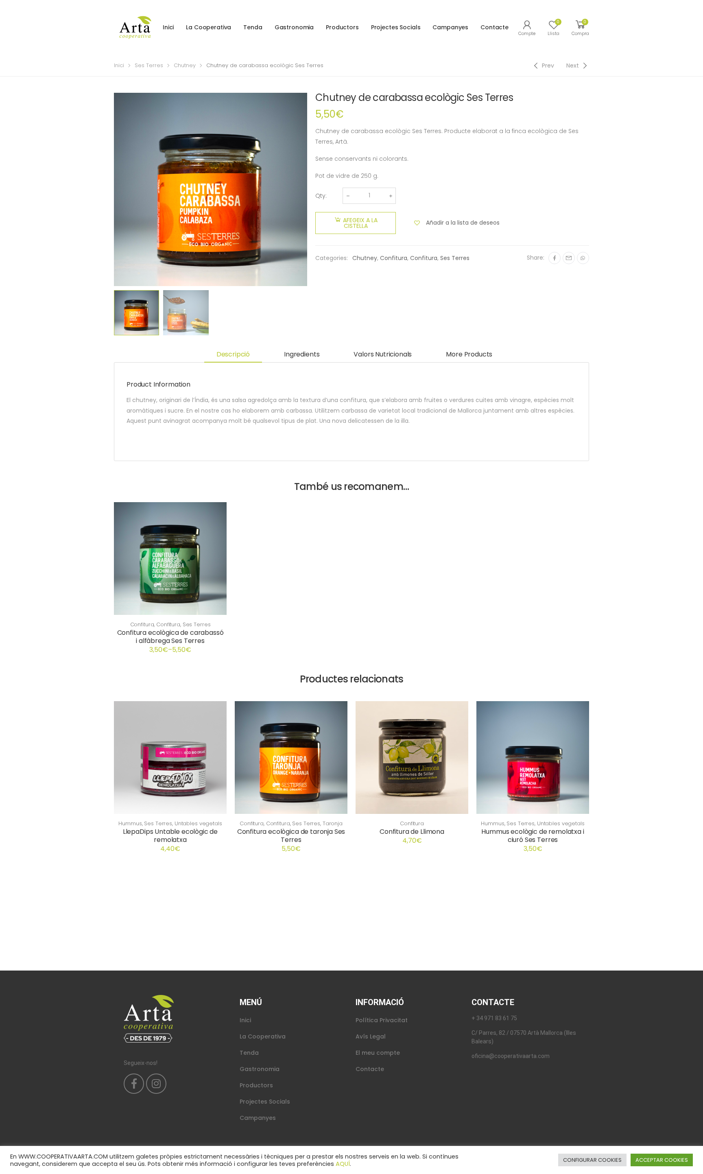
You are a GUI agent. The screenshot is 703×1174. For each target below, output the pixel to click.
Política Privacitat (382, 1020)
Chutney (185, 65)
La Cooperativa (208, 27)
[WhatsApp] (583, 258)
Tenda (252, 27)
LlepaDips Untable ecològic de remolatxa (170, 835)
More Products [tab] (469, 354)
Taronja (333, 823)
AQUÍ (343, 1164)
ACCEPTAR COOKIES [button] (661, 1160)
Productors (342, 27)
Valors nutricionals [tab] (383, 354)
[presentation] (112, 189)
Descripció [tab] (233, 354)
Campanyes (450, 27)
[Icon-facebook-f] (134, 1083)
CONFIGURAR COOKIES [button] (592, 1160)
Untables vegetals (198, 823)
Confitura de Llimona (412, 831)
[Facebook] (554, 258)
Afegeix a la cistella (360, 223)
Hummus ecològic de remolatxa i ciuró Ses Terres (532, 835)
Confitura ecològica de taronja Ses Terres (291, 835)
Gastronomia (294, 27)
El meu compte (378, 1053)
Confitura (393, 258)
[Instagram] (156, 1083)
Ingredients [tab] (301, 354)
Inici (168, 27)
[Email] (569, 258)
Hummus (130, 823)
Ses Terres (149, 65)
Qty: (321, 196)
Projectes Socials (396, 27)
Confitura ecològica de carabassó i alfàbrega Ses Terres (170, 636)
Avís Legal (371, 1036)
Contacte (494, 27)
